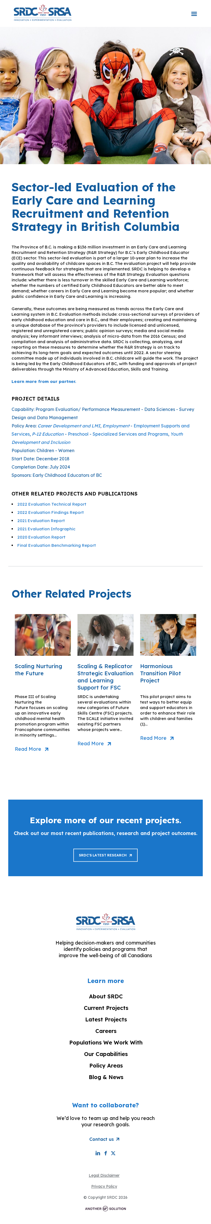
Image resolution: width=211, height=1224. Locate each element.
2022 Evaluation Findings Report (50, 512)
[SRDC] (42, 12)
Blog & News (106, 1077)
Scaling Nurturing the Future (38, 670)
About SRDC (106, 996)
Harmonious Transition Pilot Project (160, 673)
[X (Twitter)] (113, 1153)
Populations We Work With (106, 1042)
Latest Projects (106, 1019)
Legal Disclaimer (104, 1175)
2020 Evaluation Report (41, 537)
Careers (105, 1030)
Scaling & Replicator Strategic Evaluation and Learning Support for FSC (105, 677)
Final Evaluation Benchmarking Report (56, 545)
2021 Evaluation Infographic (46, 528)
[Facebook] (105, 1153)
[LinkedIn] (98, 1153)
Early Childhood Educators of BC (67, 475)
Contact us (101, 1139)
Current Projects (106, 1007)
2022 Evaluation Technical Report (51, 504)
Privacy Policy (104, 1186)
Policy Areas (106, 1065)
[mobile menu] (194, 10)
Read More (28, 749)
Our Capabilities (106, 1054)
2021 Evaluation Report (41, 520)
